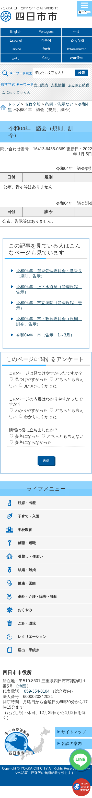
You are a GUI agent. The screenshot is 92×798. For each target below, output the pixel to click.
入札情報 (58, 85)
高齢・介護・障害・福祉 (37, 596)
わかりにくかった (40, 417)
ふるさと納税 (78, 85)
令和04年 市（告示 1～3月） (45, 335)
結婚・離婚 (27, 570)
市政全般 (32, 104)
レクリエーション (32, 636)
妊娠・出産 (27, 503)
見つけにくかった (40, 386)
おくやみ (25, 610)
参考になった (27, 436)
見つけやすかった (31, 379)
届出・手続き (28, 650)
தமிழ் (15, 58)
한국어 (46, 40)
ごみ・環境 (27, 623)
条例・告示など (59, 104)
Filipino (15, 49)
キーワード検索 (17, 70)
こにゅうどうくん (16, 92)
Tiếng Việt (76, 40)
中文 (76, 32)
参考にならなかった (33, 442)
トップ (14, 104)
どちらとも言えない (65, 436)
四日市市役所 (29, 14)
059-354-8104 (37, 691)
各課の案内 (71, 743)
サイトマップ (73, 732)
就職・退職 (27, 543)
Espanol (16, 40)
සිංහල (46, 58)
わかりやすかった (31, 410)
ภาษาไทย (76, 58)
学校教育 (25, 530)
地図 (22, 686)
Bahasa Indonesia (76, 49)
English (15, 32)
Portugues (46, 32)
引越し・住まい (30, 556)
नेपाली (46, 49)
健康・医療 (27, 583)
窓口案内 (41, 85)
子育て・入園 (28, 516)
